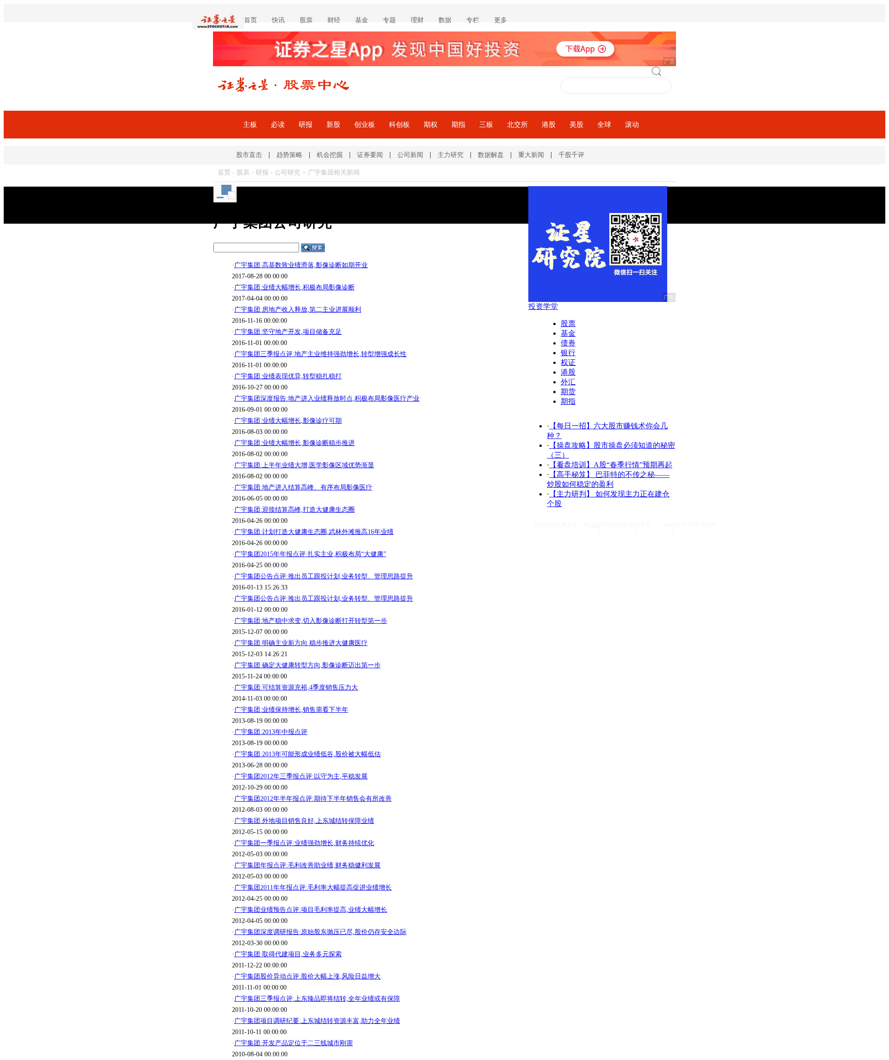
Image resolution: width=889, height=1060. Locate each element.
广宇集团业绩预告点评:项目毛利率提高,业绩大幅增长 (310, 909)
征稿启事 (691, 530)
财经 (333, 20)
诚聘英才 (654, 530)
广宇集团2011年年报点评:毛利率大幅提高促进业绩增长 (313, 887)
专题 (389, 20)
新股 (333, 124)
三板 (486, 124)
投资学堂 (543, 306)
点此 (594, 524)
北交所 (517, 124)
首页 (250, 20)
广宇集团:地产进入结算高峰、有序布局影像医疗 (303, 487)
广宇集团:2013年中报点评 (270, 731)
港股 (549, 124)
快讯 (278, 20)
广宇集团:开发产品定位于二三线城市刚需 (293, 1043)
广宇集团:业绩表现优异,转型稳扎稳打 (288, 376)
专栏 (472, 20)
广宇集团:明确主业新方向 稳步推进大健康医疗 (301, 643)
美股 (576, 124)
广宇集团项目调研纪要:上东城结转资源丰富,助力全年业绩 (317, 1020)
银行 (568, 353)
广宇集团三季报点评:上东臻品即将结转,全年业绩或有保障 (317, 998)
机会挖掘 (330, 154)
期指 (458, 124)
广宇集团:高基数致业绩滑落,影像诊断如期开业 (301, 265)
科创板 (399, 124)
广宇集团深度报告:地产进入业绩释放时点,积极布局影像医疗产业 (326, 398)
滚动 (632, 124)
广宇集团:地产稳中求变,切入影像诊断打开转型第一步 (310, 620)
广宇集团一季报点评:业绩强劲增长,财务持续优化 (304, 843)
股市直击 (249, 154)
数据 (444, 20)
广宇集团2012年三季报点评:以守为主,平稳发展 (301, 776)
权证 (568, 362)
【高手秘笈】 (571, 474)
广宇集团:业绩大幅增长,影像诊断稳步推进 (294, 442)
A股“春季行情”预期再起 (633, 465)
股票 (306, 20)
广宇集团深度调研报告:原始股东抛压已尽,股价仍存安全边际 (320, 931)
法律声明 (618, 530)
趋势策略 (289, 154)
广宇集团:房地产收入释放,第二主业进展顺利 (297, 309)
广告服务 (620, 549)
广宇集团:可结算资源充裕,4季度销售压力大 (296, 687)
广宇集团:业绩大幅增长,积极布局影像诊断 (294, 287)
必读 (278, 124)
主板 (250, 124)
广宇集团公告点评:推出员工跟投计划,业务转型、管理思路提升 (323, 576)
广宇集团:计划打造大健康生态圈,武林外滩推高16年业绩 (314, 531)
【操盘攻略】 (571, 445)
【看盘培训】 (571, 465)
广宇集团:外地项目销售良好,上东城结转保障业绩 (304, 820)
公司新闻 (410, 154)
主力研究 (450, 154)
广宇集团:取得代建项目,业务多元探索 (288, 954)
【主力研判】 (571, 494)
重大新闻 (531, 154)
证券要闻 (370, 154)
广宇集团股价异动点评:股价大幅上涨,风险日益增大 (307, 976)
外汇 (568, 382)
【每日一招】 (571, 426)
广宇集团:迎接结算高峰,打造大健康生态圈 (294, 509)
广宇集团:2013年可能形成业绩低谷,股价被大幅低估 (307, 754)
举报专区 (656, 549)
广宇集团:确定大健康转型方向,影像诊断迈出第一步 (307, 665)
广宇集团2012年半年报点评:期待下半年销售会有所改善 (313, 798)
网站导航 (544, 530)
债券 (568, 343)
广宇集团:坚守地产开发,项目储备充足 (288, 331)
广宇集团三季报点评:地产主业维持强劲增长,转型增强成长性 (320, 354)
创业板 (364, 124)
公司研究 (288, 172)
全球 (604, 124)
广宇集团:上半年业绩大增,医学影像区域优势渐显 (304, 465)
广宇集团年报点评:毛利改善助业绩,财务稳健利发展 (307, 865)
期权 (431, 124)
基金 (361, 20)
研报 (306, 124)
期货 (568, 391)
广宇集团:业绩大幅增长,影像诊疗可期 (288, 420)
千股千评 (571, 154)
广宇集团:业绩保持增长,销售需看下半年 (291, 709)
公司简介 (581, 530)
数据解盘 (491, 154)
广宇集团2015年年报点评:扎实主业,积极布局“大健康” (310, 554)
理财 (417, 20)
